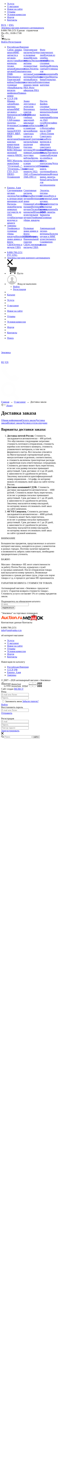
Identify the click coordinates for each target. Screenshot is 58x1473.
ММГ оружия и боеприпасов (13, 112)
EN (6, 362)
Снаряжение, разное (46, 243)
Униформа (36, 217)
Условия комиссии (16, 651)
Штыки (36, 212)
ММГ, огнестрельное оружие (34, 215)
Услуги (10, 640)
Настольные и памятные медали (33, 128)
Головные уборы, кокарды (37, 218)
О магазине (13, 643)
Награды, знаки (12, 205)
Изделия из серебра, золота (47, 58)
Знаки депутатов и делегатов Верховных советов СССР (29, 108)
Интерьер (36, 206)
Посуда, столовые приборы (47, 63)
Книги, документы (30, 80)
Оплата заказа (28, 420)
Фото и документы (48, 197)
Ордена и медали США (14, 246)
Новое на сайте (15, 646)
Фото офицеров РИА (31, 89)
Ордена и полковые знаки (31, 55)
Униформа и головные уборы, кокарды (13, 232)
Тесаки (34, 209)
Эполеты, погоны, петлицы (31, 71)
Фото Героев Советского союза (47, 136)
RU (3, 362)
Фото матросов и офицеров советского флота (45, 144)
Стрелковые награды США (32, 246)
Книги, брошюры (49, 172)
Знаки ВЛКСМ (13, 148)
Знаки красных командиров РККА (15, 143)
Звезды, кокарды (31, 159)
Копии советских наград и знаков (30, 135)
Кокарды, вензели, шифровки (15, 90)
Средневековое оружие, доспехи (14, 193)
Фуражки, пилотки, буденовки (13, 123)
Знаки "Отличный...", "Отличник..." (14, 166)
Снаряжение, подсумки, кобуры (33, 155)
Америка (11, 675)
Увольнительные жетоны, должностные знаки (35, 64)
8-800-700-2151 (14, 252)
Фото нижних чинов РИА (31, 85)
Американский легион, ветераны (47, 231)
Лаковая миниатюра (48, 110)
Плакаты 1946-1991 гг (31, 175)
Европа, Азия (14, 672)
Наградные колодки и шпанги (15, 220)
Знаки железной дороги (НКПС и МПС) (14, 155)
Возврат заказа (14, 423)
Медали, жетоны (30, 59)
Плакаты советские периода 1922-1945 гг (35, 170)
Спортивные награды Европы (29, 193)
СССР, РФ (12, 669)
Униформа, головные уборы (16, 85)
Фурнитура (39, 150)
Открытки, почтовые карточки (48, 82)
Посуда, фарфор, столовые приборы (44, 105)
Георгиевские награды (30, 51)
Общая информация (11, 420)
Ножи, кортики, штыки (13, 106)
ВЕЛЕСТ (18, 689)
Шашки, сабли (11, 102)
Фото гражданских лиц (46, 52)
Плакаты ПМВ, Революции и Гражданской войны (15, 76)
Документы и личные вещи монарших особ (17, 199)
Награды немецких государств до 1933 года (14, 212)
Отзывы (11, 648)
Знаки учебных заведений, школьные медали (29, 120)
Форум (10, 654)
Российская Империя (18, 667)
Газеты (48, 179)
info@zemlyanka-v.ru (11, 630)
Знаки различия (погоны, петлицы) (30, 145)
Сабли (36, 204)
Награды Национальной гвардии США (31, 240)
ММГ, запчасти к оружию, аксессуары (13, 56)
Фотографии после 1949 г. (47, 131)
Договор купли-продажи (34, 423)
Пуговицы (52, 68)
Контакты (12, 656)
